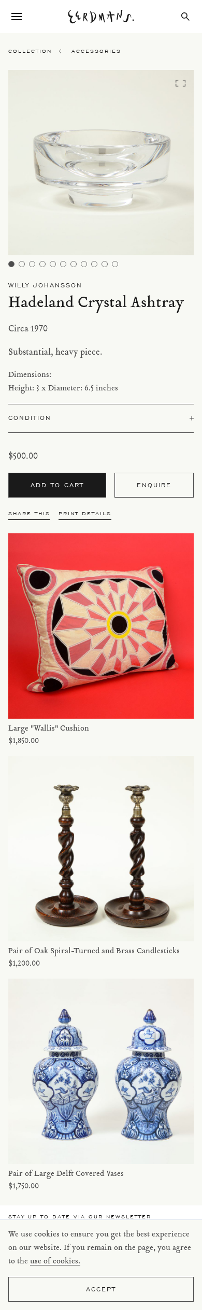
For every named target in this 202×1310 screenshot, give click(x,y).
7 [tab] (73, 264)
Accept (101, 1289)
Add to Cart (57, 485)
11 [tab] (115, 264)
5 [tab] (53, 264)
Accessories (96, 51)
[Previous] (31, 165)
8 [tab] (84, 264)
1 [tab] (11, 264)
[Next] (171, 165)
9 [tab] (94, 264)
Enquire (154, 485)
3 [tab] (32, 264)
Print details (85, 513)
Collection (30, 51)
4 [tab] (42, 264)
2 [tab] (22, 264)
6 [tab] (63, 264)
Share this (29, 513)
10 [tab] (105, 264)
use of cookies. (55, 1261)
